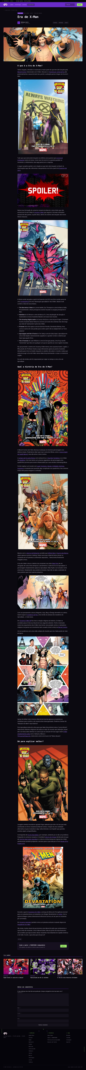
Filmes (30, 1044)
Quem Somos (50, 1035)
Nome (18, 1007)
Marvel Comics (21, 72)
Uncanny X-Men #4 (25, 621)
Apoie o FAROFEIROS (52, 1037)
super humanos (42, 466)
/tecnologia (18, 4)
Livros (30, 1059)
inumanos (20, 468)
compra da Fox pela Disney (27, 458)
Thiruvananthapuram (24, 736)
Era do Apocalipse (33, 835)
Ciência (31, 1062)
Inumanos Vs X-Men (34, 912)
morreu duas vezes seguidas (28, 839)
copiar (66, 22)
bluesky (55, 22)
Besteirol (31, 1042)
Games (30, 1039)
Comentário (20, 992)
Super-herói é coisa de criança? (13, 977)
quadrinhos (7, 10)
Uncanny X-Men (39, 212)
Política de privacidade (54, 1039)
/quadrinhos (31, 4)
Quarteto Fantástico (54, 458)
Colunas (31, 1037)
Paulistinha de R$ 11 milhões (39, 977)
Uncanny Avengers (26, 922)
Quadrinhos (20, 13)
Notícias (31, 1046)
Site (18, 1018)
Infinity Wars (52, 553)
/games (11, 4)
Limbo (60, 914)
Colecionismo (32, 1048)
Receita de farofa (52, 1042)
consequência (25, 301)
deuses (49, 466)
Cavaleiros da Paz (32, 615)
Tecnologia (31, 1057)
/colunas (24, 4)
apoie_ (79, 4)
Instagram (68, 1039)
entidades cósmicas (58, 466)
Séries (30, 1053)
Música (30, 1055)
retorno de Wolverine (33, 553)
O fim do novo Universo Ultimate (67, 977)
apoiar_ (63, 946)
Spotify (68, 1042)
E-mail (19, 1013)
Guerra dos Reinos (62, 553)
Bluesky (68, 1035)
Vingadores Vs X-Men (23, 924)
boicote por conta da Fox (57, 72)
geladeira (22, 460)
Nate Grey (55, 563)
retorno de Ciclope (50, 837)
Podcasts (31, 1050)
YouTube (68, 1037)
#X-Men (19, 939)
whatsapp (61, 22)
